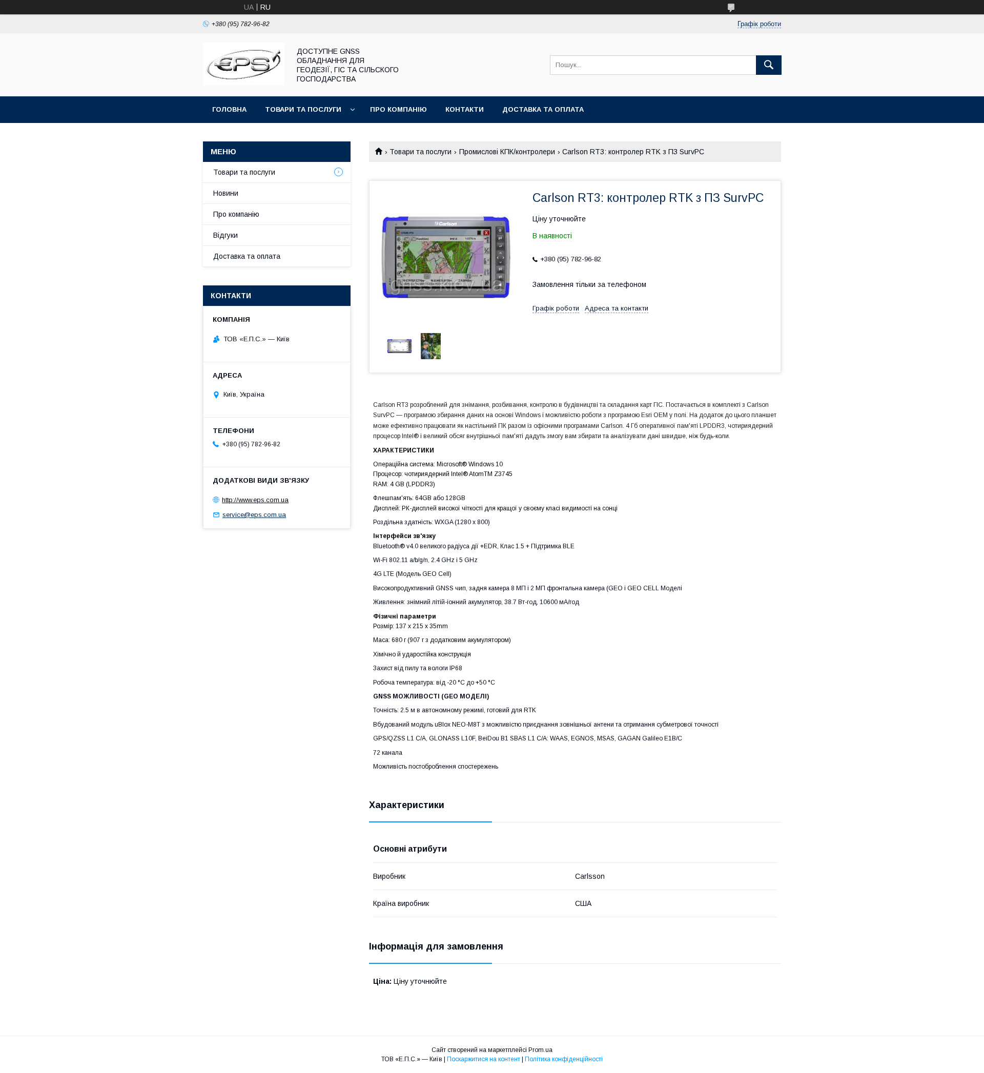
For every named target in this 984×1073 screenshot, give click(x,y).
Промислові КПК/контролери (507, 152)
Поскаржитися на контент (483, 1059)
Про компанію (398, 109)
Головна (229, 109)
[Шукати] (769, 65)
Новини (225, 193)
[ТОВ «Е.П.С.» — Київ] (243, 83)
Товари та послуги (303, 109)
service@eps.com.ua (254, 515)
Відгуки (225, 235)
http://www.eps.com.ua (255, 500)
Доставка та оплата (543, 109)
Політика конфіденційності (564, 1059)
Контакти (464, 109)
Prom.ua (540, 1050)
